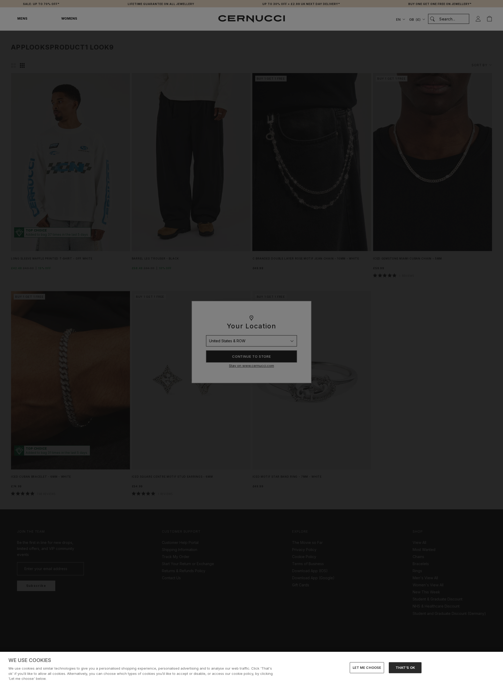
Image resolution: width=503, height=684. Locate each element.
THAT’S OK (405, 667)
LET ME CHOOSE (367, 667)
